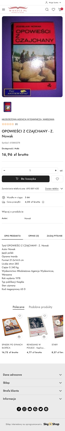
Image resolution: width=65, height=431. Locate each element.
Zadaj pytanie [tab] (54, 235)
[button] (10, 124)
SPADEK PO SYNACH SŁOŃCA (12, 346)
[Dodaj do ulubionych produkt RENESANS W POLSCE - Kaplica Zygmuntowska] (44, 316)
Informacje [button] (9, 399)
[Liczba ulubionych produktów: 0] (53, 9)
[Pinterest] (46, 409)
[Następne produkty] (57, 322)
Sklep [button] (6, 383)
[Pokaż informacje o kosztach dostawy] (43, 202)
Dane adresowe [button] (12, 375)
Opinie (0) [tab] (33, 235)
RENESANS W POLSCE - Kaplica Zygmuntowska (35, 346)
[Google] (35, 409)
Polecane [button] (18, 307)
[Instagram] (24, 409)
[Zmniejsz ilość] (4, 171)
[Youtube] (30, 409)
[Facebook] (19, 409)
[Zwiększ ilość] (55, 171)
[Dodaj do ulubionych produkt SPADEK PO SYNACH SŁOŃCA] (19, 316)
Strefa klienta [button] (11, 391)
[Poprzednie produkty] (7, 322)
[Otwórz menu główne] (3, 9)
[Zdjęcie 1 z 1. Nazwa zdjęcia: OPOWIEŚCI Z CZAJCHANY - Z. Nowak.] (7, 107)
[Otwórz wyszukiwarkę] (47, 9)
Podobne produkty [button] (40, 307)
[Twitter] (41, 409)
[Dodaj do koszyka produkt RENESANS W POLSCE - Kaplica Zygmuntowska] (44, 336)
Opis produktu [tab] (12, 235)
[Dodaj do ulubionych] (57, 179)
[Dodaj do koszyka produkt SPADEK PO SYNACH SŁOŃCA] (19, 336)
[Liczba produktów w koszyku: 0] (59, 9)
